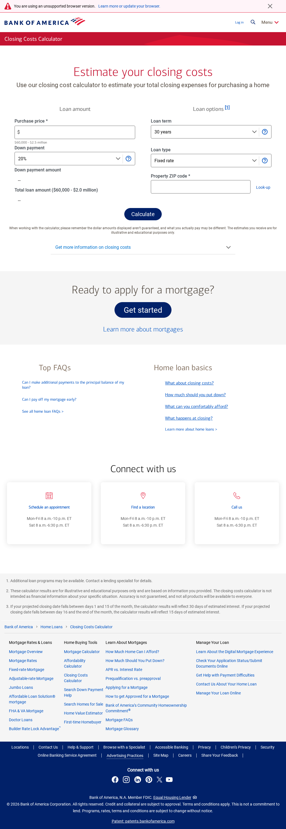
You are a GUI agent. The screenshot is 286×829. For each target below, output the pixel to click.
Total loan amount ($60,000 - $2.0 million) (65, 190)
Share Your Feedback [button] (219, 755)
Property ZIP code (176, 176)
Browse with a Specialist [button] (124, 747)
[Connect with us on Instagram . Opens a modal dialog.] (127, 780)
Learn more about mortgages (143, 329)
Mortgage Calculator (82, 651)
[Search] (253, 22)
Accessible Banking (171, 747)
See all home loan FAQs (43, 411)
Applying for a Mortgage (126, 687)
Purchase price (40, 121)
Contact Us (48, 747)
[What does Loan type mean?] (264, 160)
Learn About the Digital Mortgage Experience (234, 651)
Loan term (167, 121)
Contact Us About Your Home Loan (226, 684)
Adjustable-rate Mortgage (31, 678)
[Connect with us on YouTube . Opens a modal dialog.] (170, 780)
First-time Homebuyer (82, 722)
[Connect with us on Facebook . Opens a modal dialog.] (116, 780)
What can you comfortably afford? (196, 406)
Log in (239, 22)
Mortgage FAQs (119, 720)
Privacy (204, 747)
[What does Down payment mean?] (128, 158)
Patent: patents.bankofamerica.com (143, 821)
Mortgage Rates (23, 660)
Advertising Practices (125, 755)
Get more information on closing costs (93, 247)
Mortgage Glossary (122, 729)
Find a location (143, 507)
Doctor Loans (20, 720)
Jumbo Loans (21, 687)
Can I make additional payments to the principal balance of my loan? (73, 385)
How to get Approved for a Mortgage (137, 696)
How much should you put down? (195, 394)
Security (268, 747)
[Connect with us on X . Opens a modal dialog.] (159, 780)
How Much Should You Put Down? (135, 660)
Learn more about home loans (191, 429)
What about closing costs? (189, 383)
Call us (237, 507)
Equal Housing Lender (172, 797)
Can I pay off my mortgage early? (49, 399)
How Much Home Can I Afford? (132, 651)
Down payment (38, 148)
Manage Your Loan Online (218, 693)
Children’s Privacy (236, 747)
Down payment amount (46, 170)
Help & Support (81, 747)
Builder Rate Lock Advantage (35, 729)
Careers (185, 755)
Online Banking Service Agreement (67, 755)
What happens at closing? (189, 418)
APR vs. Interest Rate (124, 669)
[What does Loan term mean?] (264, 131)
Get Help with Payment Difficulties (225, 675)
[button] (143, 214)
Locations (20, 747)
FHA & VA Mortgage (26, 711)
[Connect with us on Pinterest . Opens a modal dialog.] (150, 780)
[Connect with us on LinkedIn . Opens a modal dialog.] (138, 780)
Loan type (167, 150)
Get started (147, 311)
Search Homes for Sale (83, 704)
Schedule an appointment (49, 507)
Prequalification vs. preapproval (133, 678)
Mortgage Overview (26, 651)
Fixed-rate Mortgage (26, 669)
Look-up (264, 188)
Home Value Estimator (83, 713)
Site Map (160, 755)
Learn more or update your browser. (129, 6)
